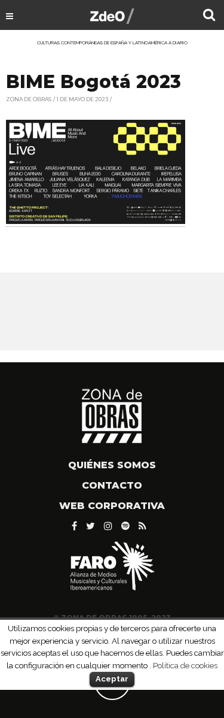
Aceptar (112, 678)
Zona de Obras (28, 99)
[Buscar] (209, 16)
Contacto (112, 485)
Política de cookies (185, 665)
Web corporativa (112, 505)
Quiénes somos (112, 465)
